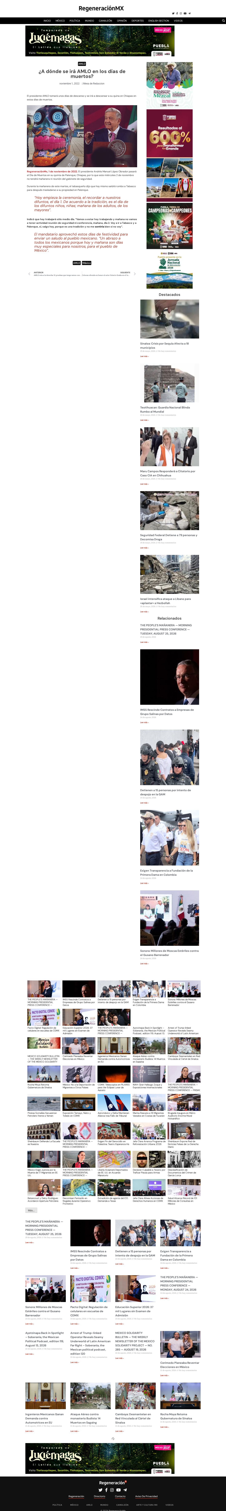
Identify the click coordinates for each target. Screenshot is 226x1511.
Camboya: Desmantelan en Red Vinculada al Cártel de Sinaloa (184, 1058)
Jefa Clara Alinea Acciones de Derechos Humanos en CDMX (148, 1200)
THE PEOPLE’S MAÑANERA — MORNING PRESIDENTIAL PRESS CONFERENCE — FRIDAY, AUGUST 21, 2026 (184, 1087)
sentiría (99, 226)
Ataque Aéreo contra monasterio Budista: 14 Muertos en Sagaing (149, 1059)
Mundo (89, 20)
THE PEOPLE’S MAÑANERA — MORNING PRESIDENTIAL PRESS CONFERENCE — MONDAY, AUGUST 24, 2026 (113, 1030)
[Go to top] (220, 1505)
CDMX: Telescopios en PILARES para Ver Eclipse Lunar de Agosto (114, 1087)
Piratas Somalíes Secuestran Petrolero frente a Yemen (42, 1114)
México (60, 20)
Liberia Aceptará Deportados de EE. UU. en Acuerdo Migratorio (113, 1172)
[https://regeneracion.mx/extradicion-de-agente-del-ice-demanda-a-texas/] (113, 1190)
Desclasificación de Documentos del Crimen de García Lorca (182, 1172)
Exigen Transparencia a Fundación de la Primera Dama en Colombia (148, 1002)
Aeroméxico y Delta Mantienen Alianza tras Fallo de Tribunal (113, 1114)
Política (75, 20)
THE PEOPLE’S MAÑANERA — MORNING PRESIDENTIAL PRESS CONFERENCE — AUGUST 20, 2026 (78, 1144)
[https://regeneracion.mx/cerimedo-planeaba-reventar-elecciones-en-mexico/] (77, 1048)
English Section (159, 20)
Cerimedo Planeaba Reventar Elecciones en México (78, 1058)
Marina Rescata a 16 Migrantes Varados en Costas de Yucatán (149, 1114)
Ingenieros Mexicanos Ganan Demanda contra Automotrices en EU (114, 1059)
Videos (178, 20)
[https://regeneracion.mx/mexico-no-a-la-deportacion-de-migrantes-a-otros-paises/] (77, 1077)
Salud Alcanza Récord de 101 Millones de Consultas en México (182, 1201)
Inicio (47, 20)
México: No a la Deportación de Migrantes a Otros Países (79, 1086)
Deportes (138, 20)
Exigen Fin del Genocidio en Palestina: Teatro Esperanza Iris (113, 1143)
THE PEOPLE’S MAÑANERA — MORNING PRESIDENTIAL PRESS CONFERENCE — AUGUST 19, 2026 (78, 1172)
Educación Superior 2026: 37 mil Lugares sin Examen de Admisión (78, 1030)
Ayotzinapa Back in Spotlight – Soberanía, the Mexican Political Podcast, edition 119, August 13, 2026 (149, 1030)
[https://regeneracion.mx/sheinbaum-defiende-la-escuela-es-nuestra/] (42, 1133)
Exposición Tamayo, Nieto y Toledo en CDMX (77, 1114)
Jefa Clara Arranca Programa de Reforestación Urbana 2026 (149, 1143)
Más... (31, 1210)
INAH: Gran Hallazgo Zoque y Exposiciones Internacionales (147, 1086)
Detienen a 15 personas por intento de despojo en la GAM (113, 1001)
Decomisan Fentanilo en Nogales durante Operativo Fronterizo (77, 1201)
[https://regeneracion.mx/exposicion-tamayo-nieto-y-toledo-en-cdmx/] (77, 1105)
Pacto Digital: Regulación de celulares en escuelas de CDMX (43, 1029)
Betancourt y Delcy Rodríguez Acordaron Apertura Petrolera (43, 1200)
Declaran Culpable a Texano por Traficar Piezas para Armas (149, 1171)
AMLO (81, 63)
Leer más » (144, 356)
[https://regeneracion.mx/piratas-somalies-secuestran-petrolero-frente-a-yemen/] (42, 1105)
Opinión (122, 20)
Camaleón (105, 20)
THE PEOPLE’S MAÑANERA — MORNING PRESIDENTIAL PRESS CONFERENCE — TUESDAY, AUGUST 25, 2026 (166, 629)
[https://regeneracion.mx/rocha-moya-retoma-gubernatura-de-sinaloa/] (42, 1077)
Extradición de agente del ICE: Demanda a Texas (113, 1200)
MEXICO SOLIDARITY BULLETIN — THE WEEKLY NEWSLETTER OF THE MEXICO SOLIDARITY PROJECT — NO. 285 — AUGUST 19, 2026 (43, 1059)
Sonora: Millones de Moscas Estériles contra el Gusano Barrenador (182, 1002)
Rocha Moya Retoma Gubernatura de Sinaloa (40, 1086)
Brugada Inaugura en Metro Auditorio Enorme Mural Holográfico (181, 1116)
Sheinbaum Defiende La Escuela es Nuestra (44, 1143)
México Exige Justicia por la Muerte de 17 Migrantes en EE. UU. (43, 1172)
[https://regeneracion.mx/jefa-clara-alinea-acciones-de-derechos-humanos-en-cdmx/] (148, 1190)
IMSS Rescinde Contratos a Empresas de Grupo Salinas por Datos (79, 1002)
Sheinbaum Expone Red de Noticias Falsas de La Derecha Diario (183, 1144)
